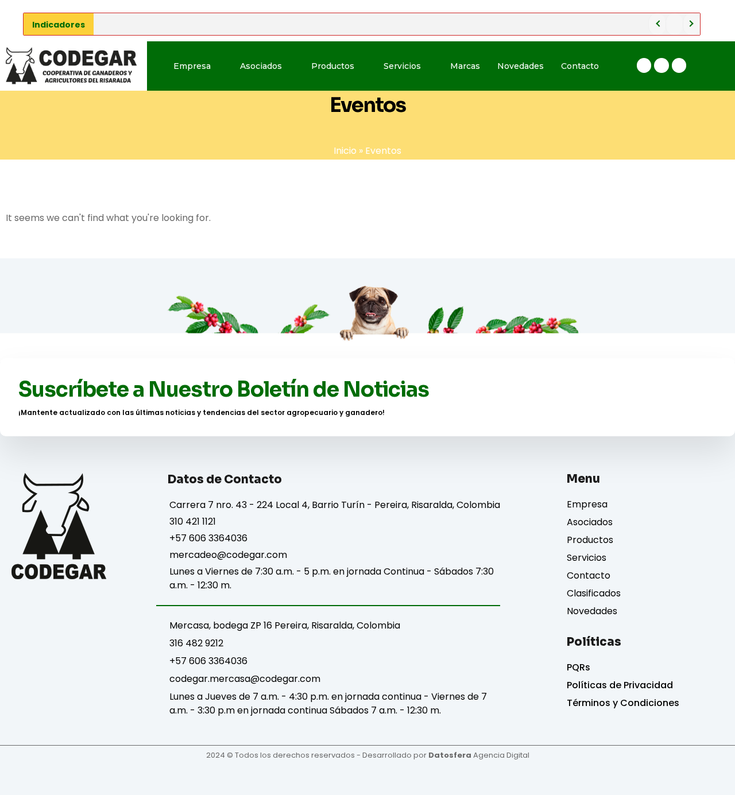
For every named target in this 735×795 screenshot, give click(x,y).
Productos (332, 66)
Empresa (192, 66)
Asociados (261, 66)
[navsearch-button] (712, 66)
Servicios (402, 66)
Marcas (465, 66)
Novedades (520, 66)
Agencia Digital (478, 755)
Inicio (345, 150)
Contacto (580, 66)
